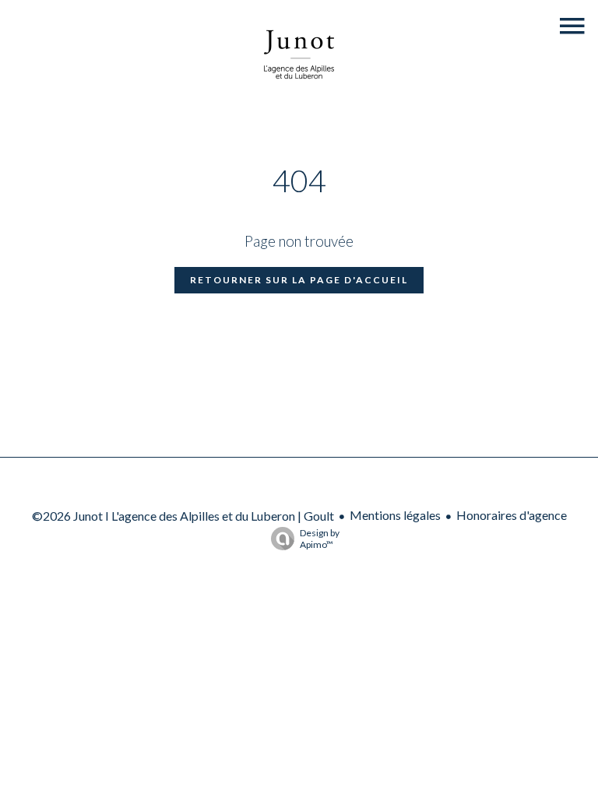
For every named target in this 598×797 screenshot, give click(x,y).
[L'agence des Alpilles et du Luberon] (299, 96)
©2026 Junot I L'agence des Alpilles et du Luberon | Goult (183, 515)
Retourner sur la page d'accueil (299, 280)
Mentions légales (395, 514)
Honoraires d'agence (511, 514)
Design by (319, 538)
